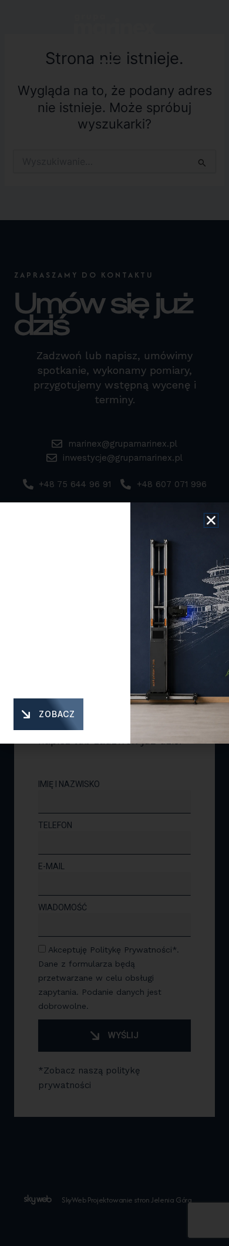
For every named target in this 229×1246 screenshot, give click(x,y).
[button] (211, 520)
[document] (114, 623)
